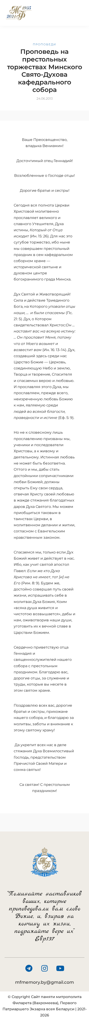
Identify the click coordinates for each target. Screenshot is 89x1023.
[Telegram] (28, 968)
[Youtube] (60, 968)
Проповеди (44, 44)
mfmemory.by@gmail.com (44, 982)
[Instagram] (44, 968)
